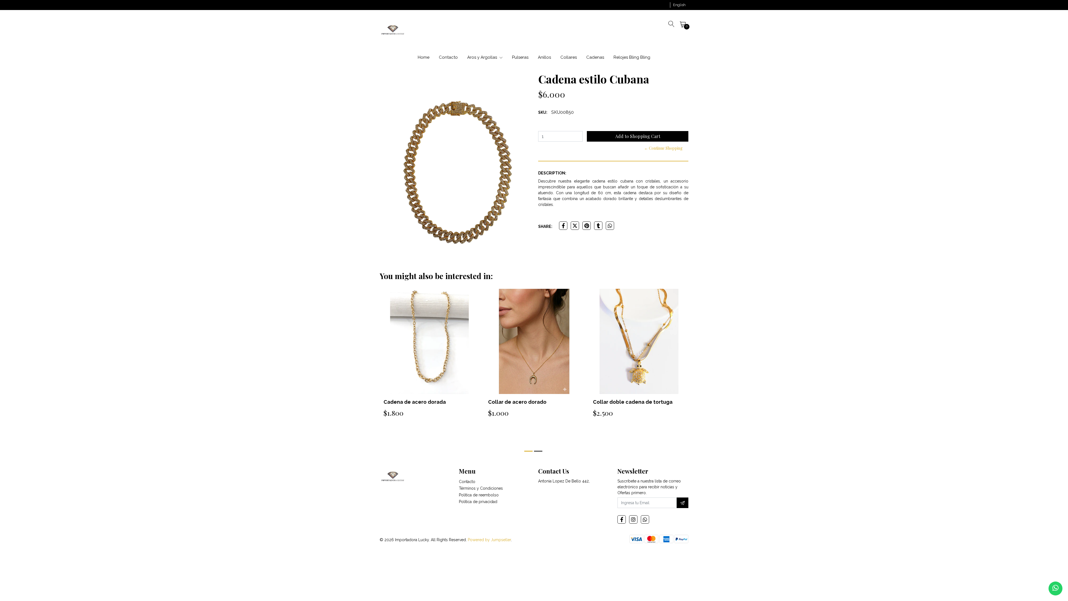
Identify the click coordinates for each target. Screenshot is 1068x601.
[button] (679, 5)
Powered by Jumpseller (489, 540)
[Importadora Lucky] (393, 29)
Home (423, 57)
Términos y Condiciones (481, 488)
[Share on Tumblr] (598, 226)
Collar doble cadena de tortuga (528, 402)
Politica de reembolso (479, 495)
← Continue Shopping (663, 148)
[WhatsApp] (645, 519)
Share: (545, 226)
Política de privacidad (478, 501)
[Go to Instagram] (633, 519)
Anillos (544, 57)
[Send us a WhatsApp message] (1055, 588)
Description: (552, 173)
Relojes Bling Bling (632, 57)
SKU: (542, 112)
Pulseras (520, 57)
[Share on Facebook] (563, 226)
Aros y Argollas (482, 57)
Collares (568, 57)
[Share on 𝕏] (575, 226)
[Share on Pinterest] (586, 226)
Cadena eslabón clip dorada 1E (631, 402)
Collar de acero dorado (412, 402)
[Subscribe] (682, 502)
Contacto (448, 57)
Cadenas (595, 57)
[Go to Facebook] (622, 519)
